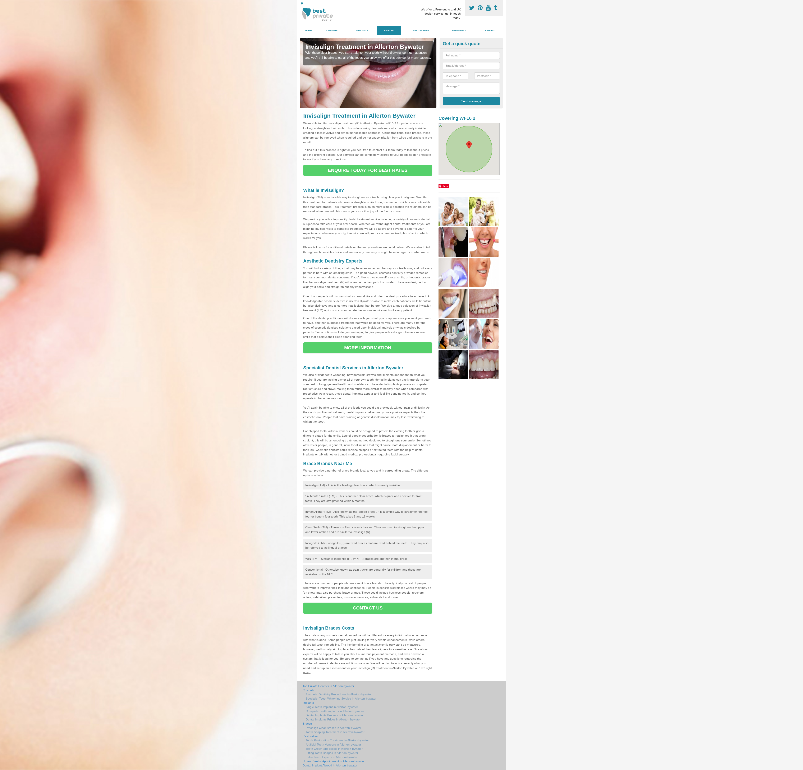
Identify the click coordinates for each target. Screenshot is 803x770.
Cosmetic (332, 30)
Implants (362, 30)
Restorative (421, 30)
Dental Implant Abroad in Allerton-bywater (330, 765)
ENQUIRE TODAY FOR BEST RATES (368, 170)
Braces (389, 30)
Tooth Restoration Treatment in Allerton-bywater (337, 740)
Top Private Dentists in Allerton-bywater (328, 686)
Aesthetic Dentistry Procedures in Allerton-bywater (339, 694)
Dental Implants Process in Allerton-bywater (334, 715)
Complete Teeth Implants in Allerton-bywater (335, 711)
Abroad (490, 30)
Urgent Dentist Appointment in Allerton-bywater (333, 761)
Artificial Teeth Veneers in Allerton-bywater (333, 744)
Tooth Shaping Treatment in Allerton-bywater (335, 732)
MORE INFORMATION (367, 347)
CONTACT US (368, 608)
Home (308, 30)
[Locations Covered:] (302, 3)
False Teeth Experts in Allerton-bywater (331, 757)
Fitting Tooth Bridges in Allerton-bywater (332, 753)
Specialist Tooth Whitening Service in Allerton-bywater (341, 698)
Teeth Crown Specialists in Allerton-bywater (334, 748)
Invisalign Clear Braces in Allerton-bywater (333, 727)
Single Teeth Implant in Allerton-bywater (332, 707)
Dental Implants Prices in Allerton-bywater (333, 719)
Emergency (459, 30)
